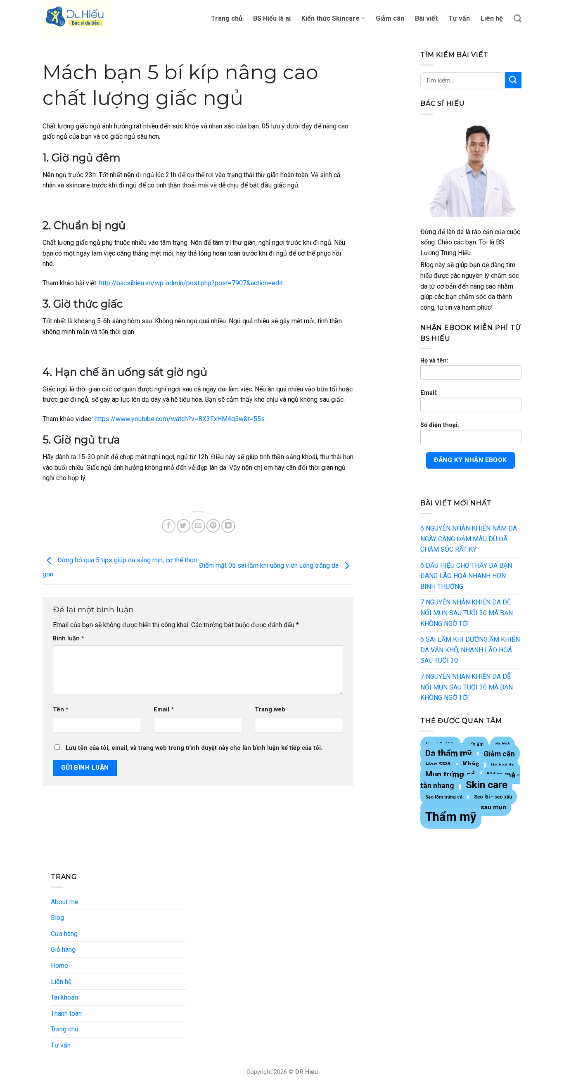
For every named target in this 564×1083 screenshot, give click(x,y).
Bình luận (68, 638)
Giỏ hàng (63, 949)
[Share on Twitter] (183, 526)
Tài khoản (64, 997)
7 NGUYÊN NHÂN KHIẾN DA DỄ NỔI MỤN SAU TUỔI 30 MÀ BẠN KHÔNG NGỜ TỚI (466, 612)
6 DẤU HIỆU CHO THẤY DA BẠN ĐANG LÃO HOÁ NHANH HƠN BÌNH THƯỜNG (466, 576)
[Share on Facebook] (168, 526)
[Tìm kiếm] (517, 18)
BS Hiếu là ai (272, 18)
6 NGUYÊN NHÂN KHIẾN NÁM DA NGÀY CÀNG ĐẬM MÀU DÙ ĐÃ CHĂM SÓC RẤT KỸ (468, 538)
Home (59, 965)
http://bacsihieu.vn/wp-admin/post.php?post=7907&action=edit (191, 283)
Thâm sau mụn (484, 807)
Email (164, 709)
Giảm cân (390, 18)
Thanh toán (66, 1013)
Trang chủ (226, 18)
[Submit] (513, 80)
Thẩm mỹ (450, 817)
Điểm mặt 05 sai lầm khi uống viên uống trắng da (269, 566)
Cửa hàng (64, 934)
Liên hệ (492, 18)
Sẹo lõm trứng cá (443, 797)
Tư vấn (459, 18)
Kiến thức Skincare (330, 18)
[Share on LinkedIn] (228, 526)
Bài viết (426, 18)
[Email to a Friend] (198, 526)
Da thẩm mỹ (448, 753)
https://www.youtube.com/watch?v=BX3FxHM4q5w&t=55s (180, 419)
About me (64, 902)
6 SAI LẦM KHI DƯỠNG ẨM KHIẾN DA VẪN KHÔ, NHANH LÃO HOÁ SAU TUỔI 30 (470, 649)
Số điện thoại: (439, 425)
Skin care (486, 785)
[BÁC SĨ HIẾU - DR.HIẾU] (84, 18)
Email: (429, 392)
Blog (57, 918)
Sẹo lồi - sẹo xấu (493, 797)
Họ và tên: (434, 360)
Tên (61, 709)
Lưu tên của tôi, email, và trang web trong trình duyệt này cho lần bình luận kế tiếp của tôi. (194, 747)
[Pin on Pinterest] (213, 526)
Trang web (270, 709)
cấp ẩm (475, 744)
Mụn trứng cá (450, 775)
